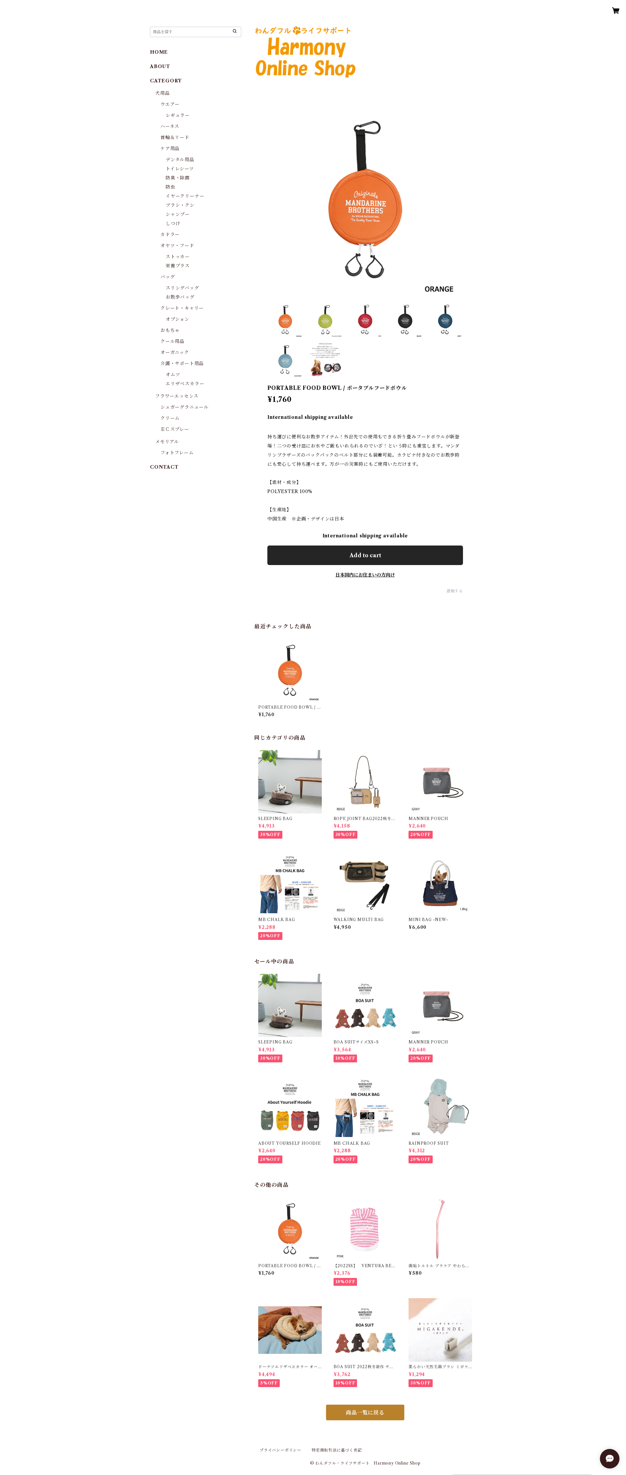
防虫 (170, 187)
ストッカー (178, 257)
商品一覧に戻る (365, 1412)
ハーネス (169, 126)
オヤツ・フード (177, 245)
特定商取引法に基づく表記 (337, 1450)
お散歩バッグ (180, 297)
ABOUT (160, 66)
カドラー (170, 234)
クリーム (170, 418)
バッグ (167, 277)
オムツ (173, 374)
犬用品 (162, 93)
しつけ (173, 223)
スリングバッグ (182, 288)
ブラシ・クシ (180, 205)
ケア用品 (170, 148)
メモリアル (167, 442)
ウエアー (170, 104)
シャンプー (178, 214)
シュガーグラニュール (184, 407)
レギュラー (178, 115)
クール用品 (172, 341)
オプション (177, 319)
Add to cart (365, 555)
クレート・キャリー (182, 308)
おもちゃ (170, 330)
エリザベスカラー (185, 384)
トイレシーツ (180, 169)
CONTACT (164, 467)
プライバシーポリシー (280, 1450)
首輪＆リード (174, 137)
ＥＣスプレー (174, 429)
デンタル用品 (180, 160)
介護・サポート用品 (182, 363)
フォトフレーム (177, 453)
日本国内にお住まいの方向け (365, 575)
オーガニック (174, 352)
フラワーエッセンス (177, 396)
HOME (159, 52)
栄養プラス (178, 266)
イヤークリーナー (185, 196)
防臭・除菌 (178, 178)
